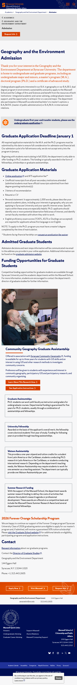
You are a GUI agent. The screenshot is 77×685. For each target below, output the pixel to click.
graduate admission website (29, 254)
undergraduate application (27, 123)
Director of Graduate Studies (26, 553)
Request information (11, 548)
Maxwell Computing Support (37, 637)
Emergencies (32, 665)
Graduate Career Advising (12, 637)
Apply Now (13, 588)
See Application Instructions (21, 388)
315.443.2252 (67, 645)
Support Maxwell (32, 630)
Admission (52, 12)
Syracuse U (66, 665)
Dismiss (58, 678)
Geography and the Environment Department (30, 12)
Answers (6, 630)
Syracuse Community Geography (46, 356)
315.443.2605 (46, 601)
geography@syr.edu (27, 601)
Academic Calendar (13, 665)
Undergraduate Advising (12, 634)
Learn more (19, 680)
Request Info (10, 34)
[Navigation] (68, 4)
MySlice (52, 665)
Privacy (59, 665)
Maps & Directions (43, 665)
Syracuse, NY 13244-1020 (62, 642)
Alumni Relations (32, 634)
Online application (13, 176)
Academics (9, 12)
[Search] (74, 4)
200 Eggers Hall (67, 639)
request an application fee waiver (53, 234)
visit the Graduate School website (23, 532)
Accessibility (24, 665)
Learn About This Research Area (21, 382)
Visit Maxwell (37, 588)
